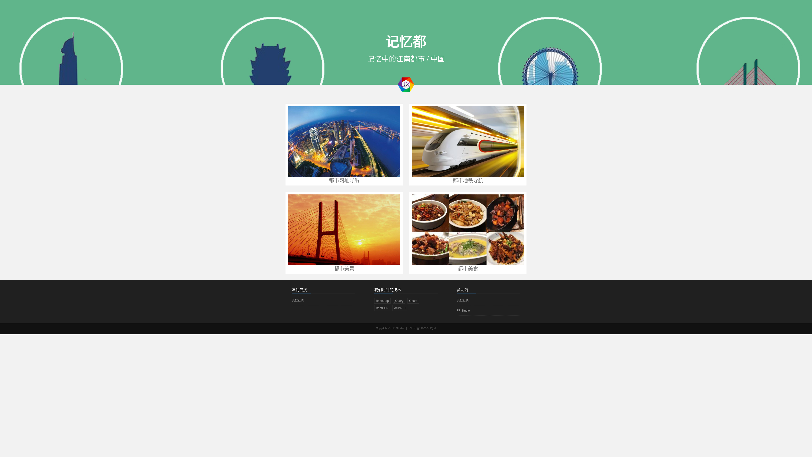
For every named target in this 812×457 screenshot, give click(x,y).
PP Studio (463, 310)
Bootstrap (382, 301)
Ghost (413, 301)
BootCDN (382, 308)
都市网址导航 (344, 180)
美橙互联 (298, 300)
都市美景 (344, 268)
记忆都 (406, 41)
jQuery (399, 301)
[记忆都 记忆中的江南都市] (406, 84)
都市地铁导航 (468, 180)
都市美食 (468, 268)
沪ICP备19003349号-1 (422, 328)
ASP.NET (400, 308)
